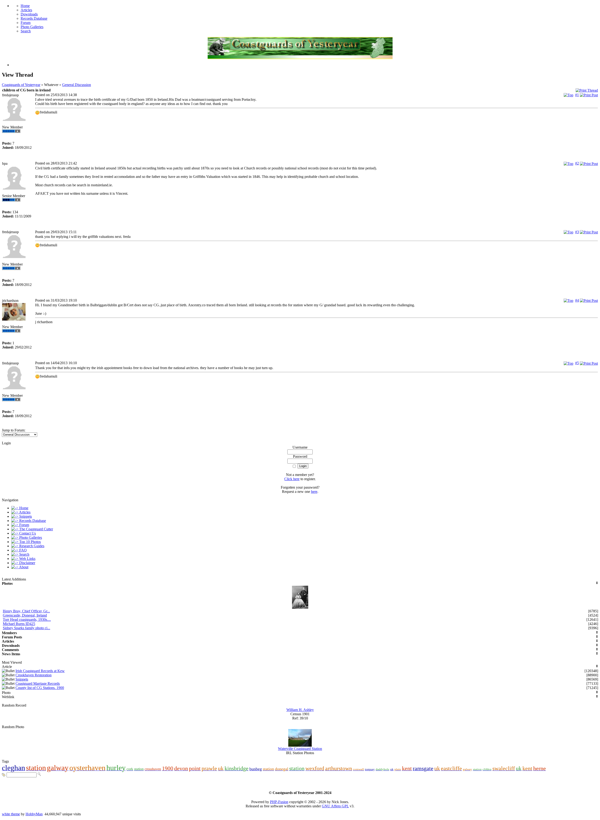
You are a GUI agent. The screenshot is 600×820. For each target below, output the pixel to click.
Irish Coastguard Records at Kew (40, 671)
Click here (292, 479)
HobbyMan (34, 814)
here (314, 492)
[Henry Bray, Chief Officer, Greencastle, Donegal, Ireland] (300, 608)
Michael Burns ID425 (19, 624)
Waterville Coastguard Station (300, 749)
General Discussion (76, 85)
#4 (577, 300)
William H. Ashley (300, 710)
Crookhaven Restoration (33, 675)
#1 (577, 95)
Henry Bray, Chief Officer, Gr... (26, 611)
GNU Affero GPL (335, 806)
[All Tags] (4, 775)
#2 (577, 163)
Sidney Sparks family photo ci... (26, 628)
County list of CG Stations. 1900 (39, 688)
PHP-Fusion (279, 802)
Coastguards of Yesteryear (21, 85)
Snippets (21, 679)
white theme (11, 814)
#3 (577, 232)
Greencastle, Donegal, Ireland (25, 615)
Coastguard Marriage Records (37, 683)
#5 (577, 363)
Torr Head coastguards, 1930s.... (27, 620)
